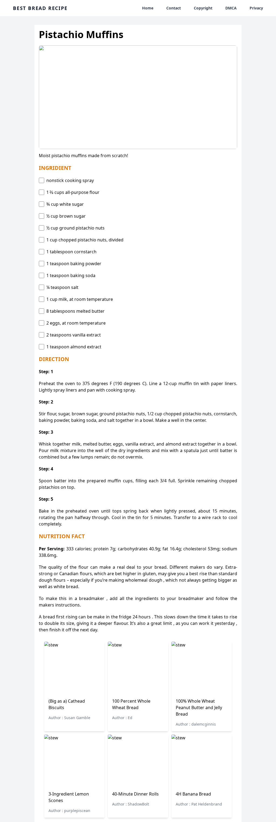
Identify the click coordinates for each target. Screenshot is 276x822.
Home (147, 8)
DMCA (231, 8)
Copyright (203, 8)
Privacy (256, 8)
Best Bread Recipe (40, 8)
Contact (173, 8)
